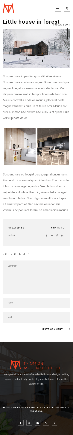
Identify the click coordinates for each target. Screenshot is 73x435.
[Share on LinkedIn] (62, 235)
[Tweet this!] (52, 235)
